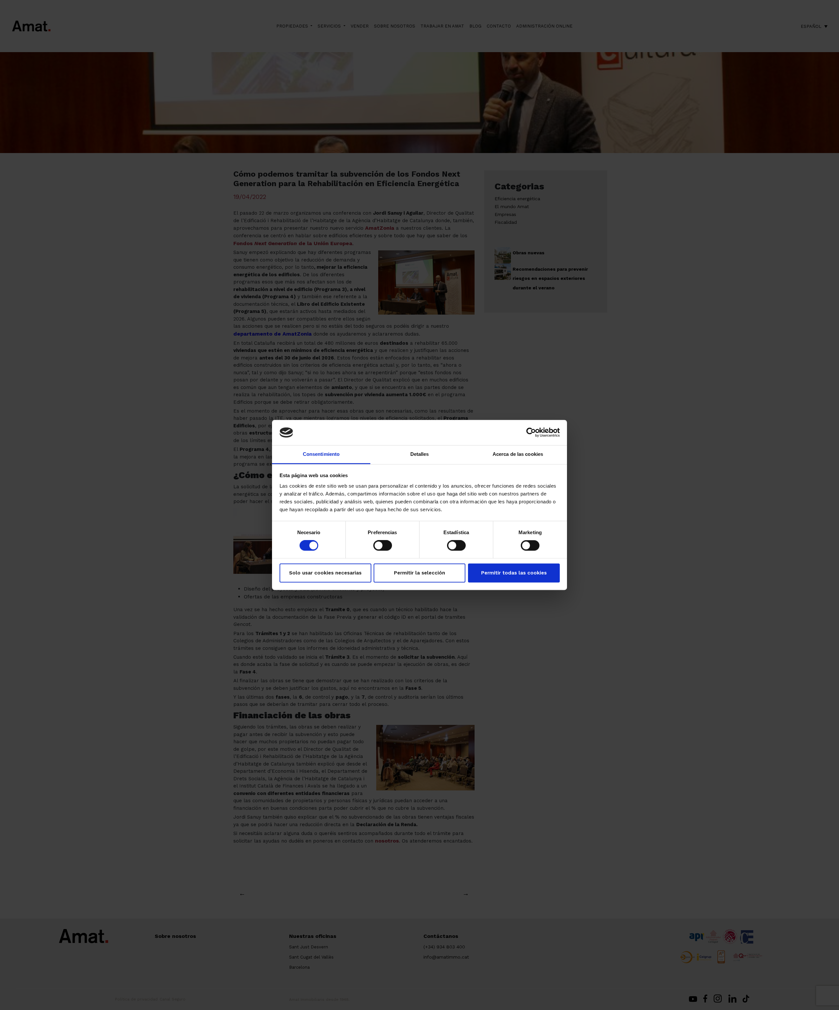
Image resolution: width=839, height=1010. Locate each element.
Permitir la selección (419, 573)
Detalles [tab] (419, 454)
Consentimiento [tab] (321, 454)
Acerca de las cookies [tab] (518, 454)
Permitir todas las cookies (514, 573)
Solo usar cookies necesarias (325, 573)
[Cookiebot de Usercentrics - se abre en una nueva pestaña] (531, 432)
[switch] (382, 545)
